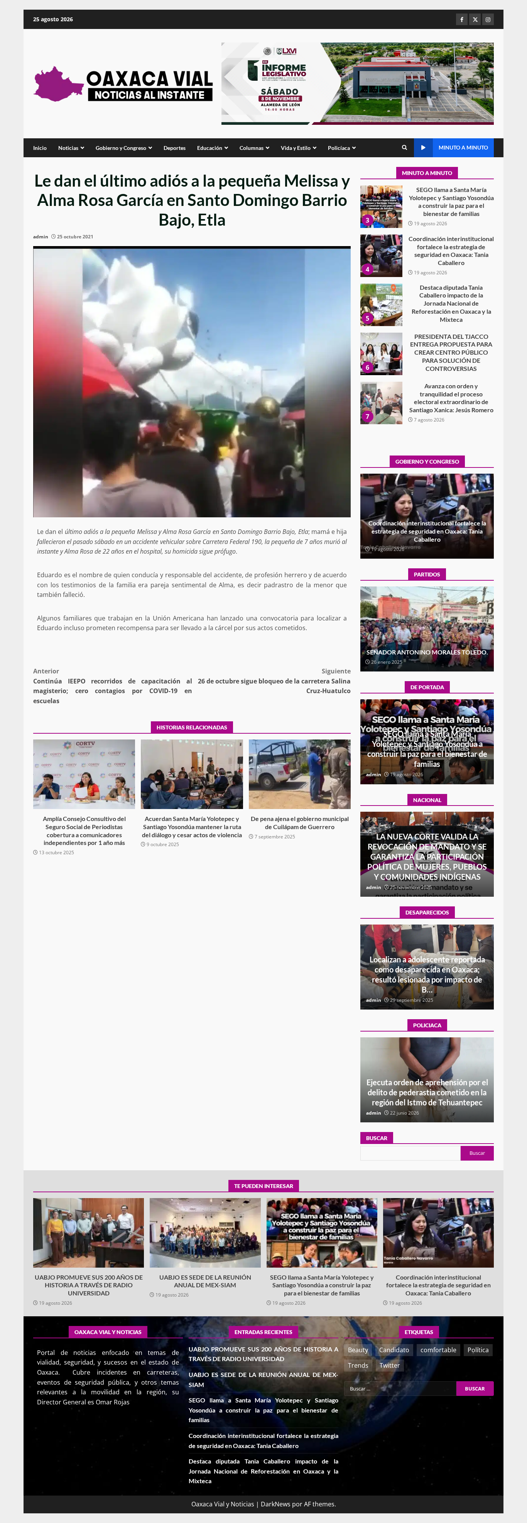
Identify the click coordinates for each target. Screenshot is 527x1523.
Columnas (252, 147)
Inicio (40, 147)
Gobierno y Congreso (121, 147)
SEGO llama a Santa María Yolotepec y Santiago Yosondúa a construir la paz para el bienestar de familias (322, 1233)
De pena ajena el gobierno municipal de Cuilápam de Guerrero (300, 774)
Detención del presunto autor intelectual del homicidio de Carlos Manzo (427, 866)
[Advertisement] (357, 83)
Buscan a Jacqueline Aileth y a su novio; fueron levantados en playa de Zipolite (427, 979)
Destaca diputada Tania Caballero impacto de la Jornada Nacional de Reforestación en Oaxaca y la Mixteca (381, 256)
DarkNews (276, 1504)
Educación (209, 147)
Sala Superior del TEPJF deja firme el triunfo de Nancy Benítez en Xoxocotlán (427, 648)
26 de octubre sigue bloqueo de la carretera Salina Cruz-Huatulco (274, 681)
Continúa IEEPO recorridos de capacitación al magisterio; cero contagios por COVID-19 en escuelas (112, 686)
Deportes (175, 147)
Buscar (376, 1138)
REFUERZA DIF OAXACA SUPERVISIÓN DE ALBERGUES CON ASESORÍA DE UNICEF (427, 1092)
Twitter (390, 1365)
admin (40, 236)
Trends (358, 1365)
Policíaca (339, 147)
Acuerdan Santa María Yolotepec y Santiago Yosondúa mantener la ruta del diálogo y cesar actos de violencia (192, 774)
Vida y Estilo (296, 147)
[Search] (404, 147)
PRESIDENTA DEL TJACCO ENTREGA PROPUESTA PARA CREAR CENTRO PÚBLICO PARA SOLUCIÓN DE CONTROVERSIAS (381, 305)
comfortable (438, 1350)
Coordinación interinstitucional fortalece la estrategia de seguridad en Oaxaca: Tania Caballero (381, 206)
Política (478, 1350)
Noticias (68, 147)
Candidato (394, 1350)
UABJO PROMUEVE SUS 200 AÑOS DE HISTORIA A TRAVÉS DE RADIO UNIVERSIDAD (381, 403)
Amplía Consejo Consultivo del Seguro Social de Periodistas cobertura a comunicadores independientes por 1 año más (84, 774)
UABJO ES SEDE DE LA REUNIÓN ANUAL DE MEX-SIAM (205, 1233)
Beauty (358, 1350)
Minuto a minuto (463, 147)
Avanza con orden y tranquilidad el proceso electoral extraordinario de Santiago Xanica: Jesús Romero (381, 354)
